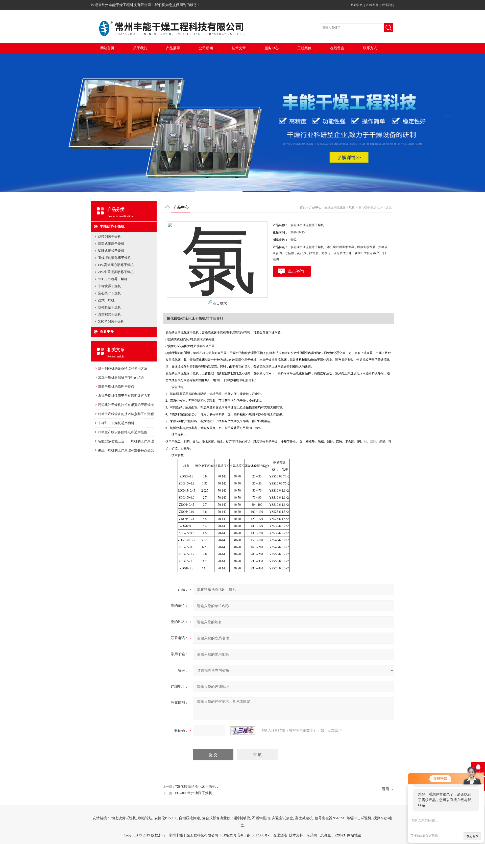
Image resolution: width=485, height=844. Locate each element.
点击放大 (220, 303)
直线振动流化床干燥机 (114, 258)
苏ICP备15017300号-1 (254, 835)
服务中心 (271, 48)
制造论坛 (145, 818)
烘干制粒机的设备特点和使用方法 (122, 368)
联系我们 (388, 5)
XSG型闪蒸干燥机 (111, 321)
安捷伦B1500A (165, 818)
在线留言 (372, 5)
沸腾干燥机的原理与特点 (116, 387)
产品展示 (173, 48)
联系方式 (370, 48)
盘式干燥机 (106, 300)
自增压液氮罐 (189, 818)
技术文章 (239, 48)
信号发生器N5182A (330, 818)
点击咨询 (296, 271)
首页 (303, 207)
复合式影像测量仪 (216, 818)
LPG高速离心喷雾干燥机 (116, 265)
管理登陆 (280, 835)
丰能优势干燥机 (112, 226)
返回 (385, 789)
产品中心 (315, 207)
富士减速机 (304, 818)
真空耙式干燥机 (109, 314)
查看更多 (107, 331)
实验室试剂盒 (282, 818)
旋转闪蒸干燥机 (109, 236)
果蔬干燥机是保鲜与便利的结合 (121, 377)
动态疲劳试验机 (123, 818)
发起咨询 (472, 836)
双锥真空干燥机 (109, 307)
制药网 (312, 835)
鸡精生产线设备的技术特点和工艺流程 (126, 414)
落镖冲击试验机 (359, 818)
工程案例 (304, 48)
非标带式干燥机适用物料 (116, 423)
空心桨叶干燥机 (109, 293)
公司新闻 (206, 48)
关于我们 (140, 48)
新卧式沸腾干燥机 (111, 244)
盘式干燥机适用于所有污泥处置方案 (124, 396)
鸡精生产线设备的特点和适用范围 (122, 432)
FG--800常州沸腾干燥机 (193, 793)
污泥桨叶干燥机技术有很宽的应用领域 (126, 405)
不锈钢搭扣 (261, 818)
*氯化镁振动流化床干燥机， (197, 786)
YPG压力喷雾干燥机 (112, 279)
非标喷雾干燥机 (109, 286)
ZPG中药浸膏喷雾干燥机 (116, 272)
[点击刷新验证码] (242, 730)
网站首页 (357, 5)
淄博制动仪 (241, 818)
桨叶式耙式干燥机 (111, 251)
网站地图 (354, 835)
